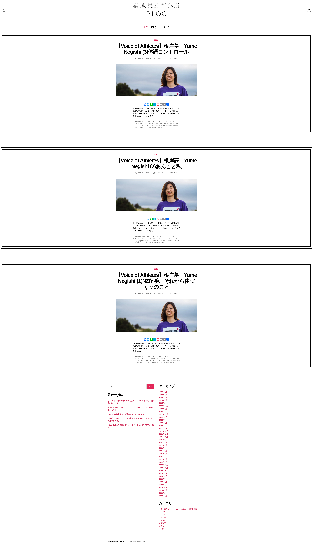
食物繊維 (154, 127)
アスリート (163, 517)
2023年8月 (163, 409)
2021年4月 (163, 454)
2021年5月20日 (159, 172)
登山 (167, 125)
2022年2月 (163, 428)
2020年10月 (163, 470)
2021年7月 (163, 445)
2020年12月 (163, 465)
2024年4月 (163, 397)
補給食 (150, 127)
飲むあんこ (161, 127)
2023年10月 (163, 406)
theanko (140, 121)
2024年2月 (163, 403)
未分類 (156, 39)
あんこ (145, 121)
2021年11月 (163, 434)
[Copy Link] (164, 104)
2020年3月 (163, 490)
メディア (162, 523)
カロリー (161, 121)
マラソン (152, 125)
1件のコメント (173, 58)
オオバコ (161, 356)
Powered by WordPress (137, 541)
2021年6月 (163, 448)
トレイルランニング (152, 123)
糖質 (146, 127)
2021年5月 (163, 451)
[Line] (151, 104)
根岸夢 (158, 125)
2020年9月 (163, 473)
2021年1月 (163, 462)
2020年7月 (163, 479)
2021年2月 (163, 459)
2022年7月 (163, 420)
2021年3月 (163, 456)
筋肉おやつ (176, 125)
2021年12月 (163, 431)
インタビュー (164, 520)
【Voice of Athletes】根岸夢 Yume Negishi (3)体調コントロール (156, 49)
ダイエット (173, 121)
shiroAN (162, 512)
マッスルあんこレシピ (143, 125)
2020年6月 (163, 482)
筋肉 (170, 125)
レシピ (161, 526)
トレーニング (142, 123)
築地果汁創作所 (146, 58)
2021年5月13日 (159, 293)
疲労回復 (163, 125)
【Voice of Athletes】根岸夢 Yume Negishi (156, 163)
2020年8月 (163, 476)
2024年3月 (163, 400)
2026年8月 (163, 392)
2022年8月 (163, 417)
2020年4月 (163, 487)
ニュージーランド (164, 123)
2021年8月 (163, 442)
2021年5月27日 (159, 58)
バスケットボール (143, 360)
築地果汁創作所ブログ (121, 541)
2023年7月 (163, 411)
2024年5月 (163, 395)
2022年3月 (163, 425)
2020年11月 (163, 468)
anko (136, 121)
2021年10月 (163, 437)
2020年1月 (163, 496)
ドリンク (147, 358)
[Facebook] (145, 104)
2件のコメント (173, 293)
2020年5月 (163, 485)
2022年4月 (163, 423)
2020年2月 (163, 493)
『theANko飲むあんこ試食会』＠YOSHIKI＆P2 (126, 414)
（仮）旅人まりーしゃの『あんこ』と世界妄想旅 (178, 509)
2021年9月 (163, 440)
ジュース (167, 121)
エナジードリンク (153, 121)
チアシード (141, 358)
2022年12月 (163, 414)
